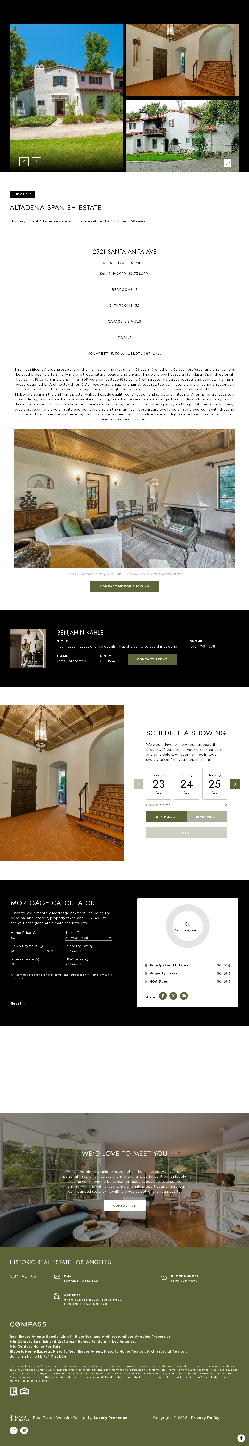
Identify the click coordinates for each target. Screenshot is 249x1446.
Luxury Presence (111, 1418)
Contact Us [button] (124, 1205)
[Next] (235, 784)
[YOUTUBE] (24, 1430)
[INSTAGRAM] (14, 1430)
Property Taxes (164, 973)
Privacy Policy (205, 1418)
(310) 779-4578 (202, 646)
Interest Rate (22, 959)
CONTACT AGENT (152, 659)
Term (70, 933)
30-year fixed (76, 938)
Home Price (21, 933)
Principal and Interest (170, 965)
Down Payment (24, 946)
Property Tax (76, 946)
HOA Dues (74, 959)
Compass (130, 1366)
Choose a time (158, 805)
